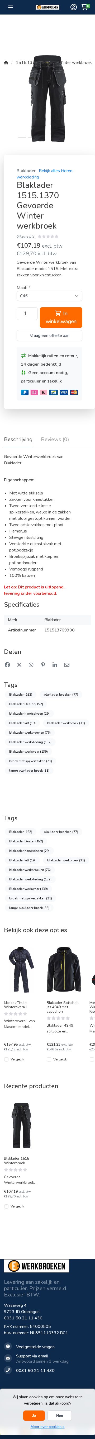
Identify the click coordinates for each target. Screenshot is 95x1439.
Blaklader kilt (22, 723)
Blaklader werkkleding (30, 742)
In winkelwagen (61, 317)
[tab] (55, 440)
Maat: (23, 288)
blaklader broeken (61, 694)
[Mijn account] (73, 8)
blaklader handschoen (29, 713)
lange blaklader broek (29, 770)
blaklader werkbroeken (30, 732)
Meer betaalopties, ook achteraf (49, 27)
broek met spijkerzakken (30, 761)
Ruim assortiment (69, 24)
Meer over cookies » (48, 1426)
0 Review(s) (26, 236)
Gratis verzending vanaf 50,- (13, 27)
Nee (59, 1415)
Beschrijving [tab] (18, 439)
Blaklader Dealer (26, 704)
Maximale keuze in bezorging (30, 32)
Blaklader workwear (28, 751)
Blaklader (26, 171)
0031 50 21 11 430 (23, 1318)
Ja (34, 1415)
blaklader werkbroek (66, 723)
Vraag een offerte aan (49, 335)
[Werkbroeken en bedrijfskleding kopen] (47, 7)
